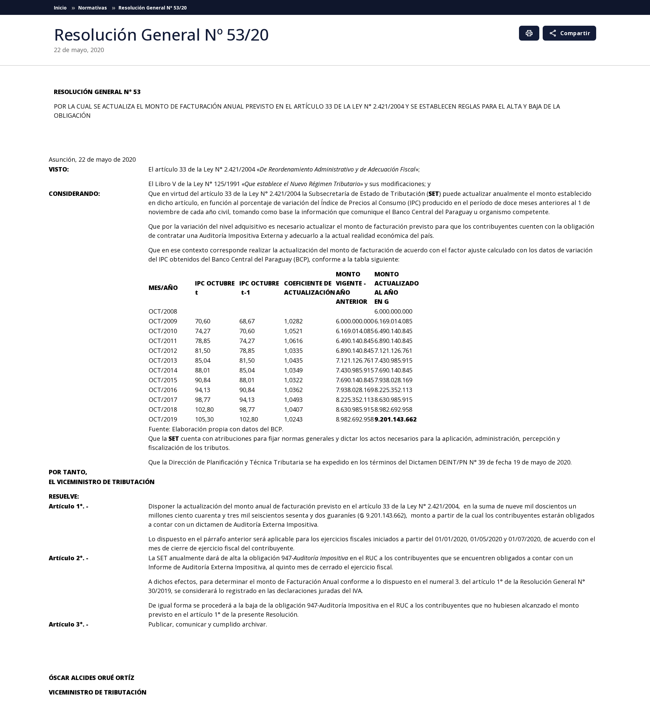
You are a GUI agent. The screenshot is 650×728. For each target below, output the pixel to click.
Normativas (93, 7)
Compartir (569, 33)
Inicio (61, 7)
